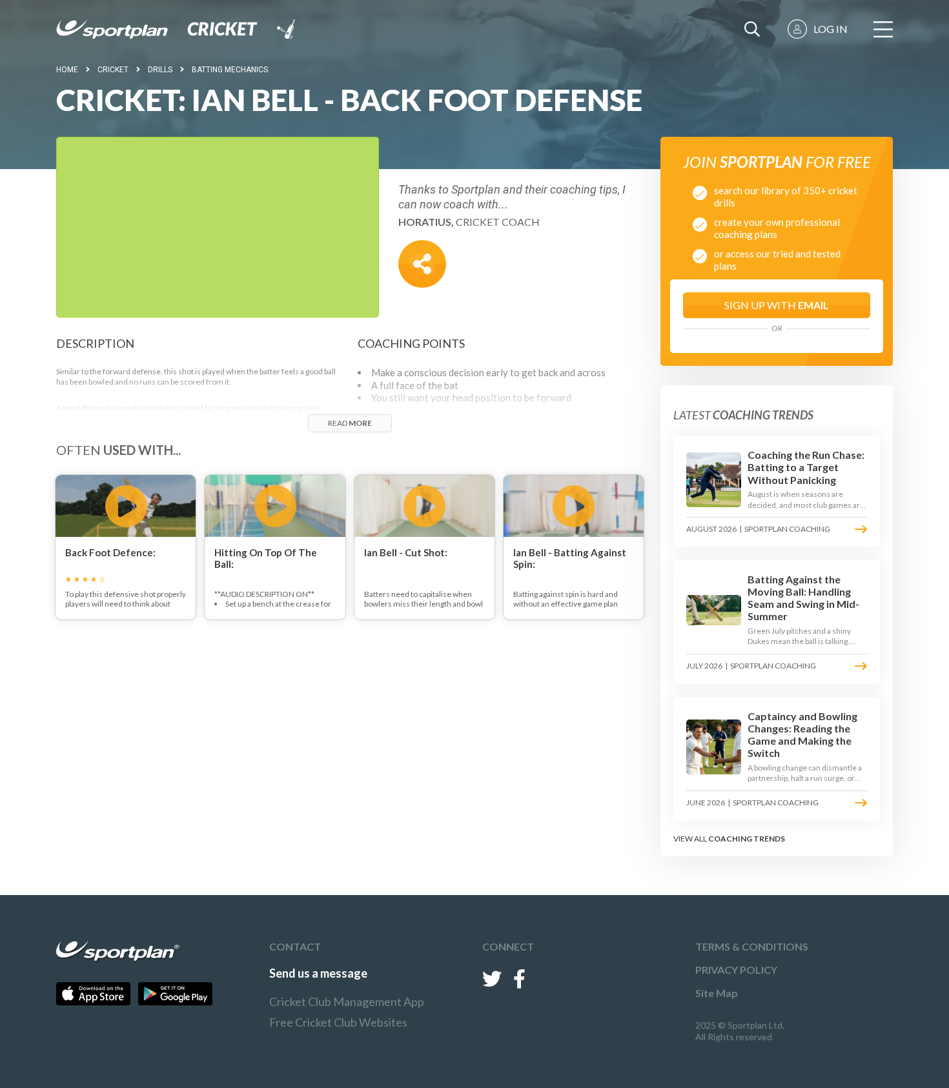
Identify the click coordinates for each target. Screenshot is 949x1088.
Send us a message (318, 973)
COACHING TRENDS (746, 838)
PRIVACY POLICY (736, 969)
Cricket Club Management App (346, 1001)
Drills (160, 69)
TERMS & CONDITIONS (751, 946)
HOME (67, 69)
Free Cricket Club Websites (338, 1022)
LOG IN (830, 29)
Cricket (112, 69)
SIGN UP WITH (776, 305)
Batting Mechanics (230, 69)
